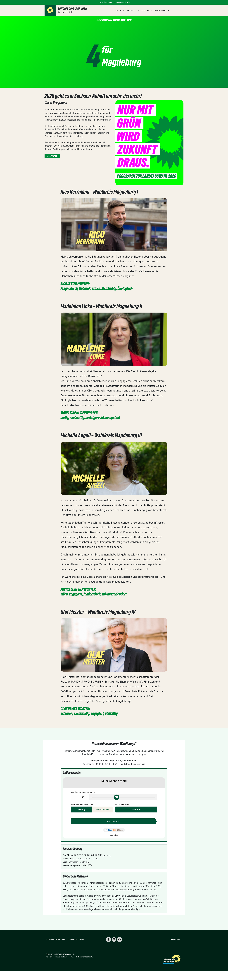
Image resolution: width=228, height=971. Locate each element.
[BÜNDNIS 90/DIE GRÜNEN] (50, 10)
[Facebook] (108, 939)
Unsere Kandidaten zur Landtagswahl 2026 (114, 2)
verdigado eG (87, 957)
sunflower (64, 957)
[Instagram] (114, 939)
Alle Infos (52, 156)
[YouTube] (119, 939)
